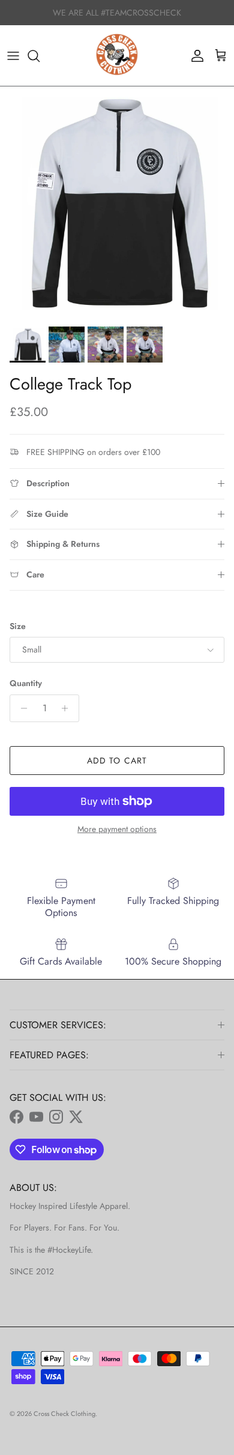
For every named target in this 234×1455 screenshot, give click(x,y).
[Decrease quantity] (20, 708)
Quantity (26, 683)
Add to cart (117, 761)
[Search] (39, 56)
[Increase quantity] (68, 708)
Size (18, 626)
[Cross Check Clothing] (117, 55)
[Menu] (13, 56)
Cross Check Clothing (64, 1413)
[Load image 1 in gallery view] (117, 203)
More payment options (117, 829)
